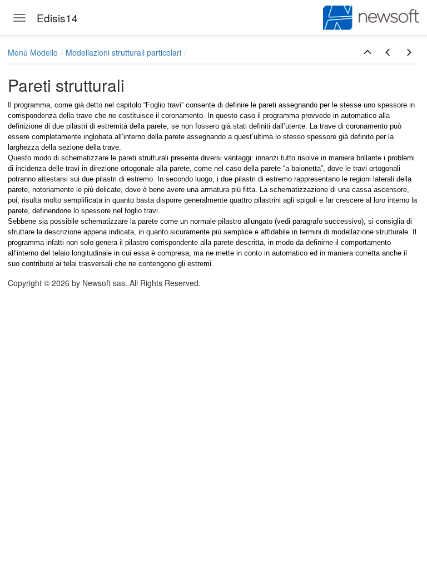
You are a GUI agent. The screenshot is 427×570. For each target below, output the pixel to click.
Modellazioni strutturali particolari (123, 52)
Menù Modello (33, 52)
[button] (367, 52)
